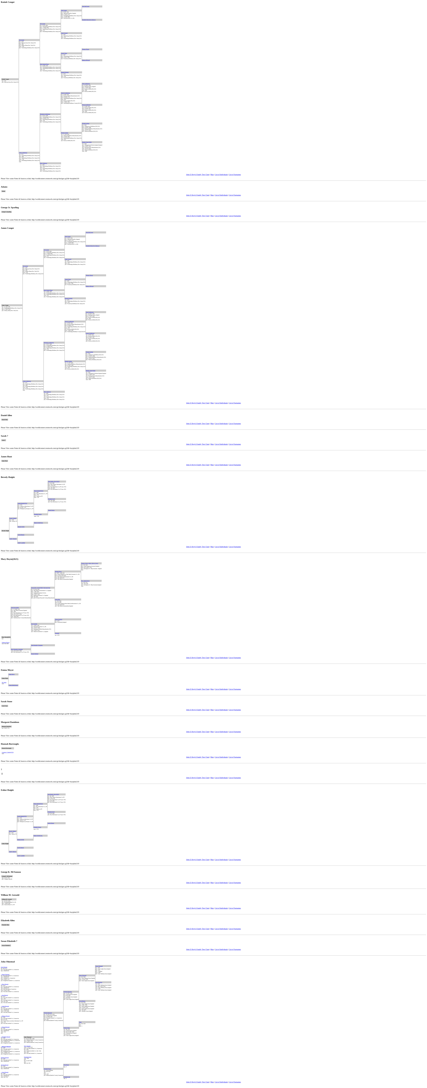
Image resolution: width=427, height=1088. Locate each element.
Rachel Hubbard (34, 653)
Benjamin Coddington (45, 114)
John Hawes (66, 1064)
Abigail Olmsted (4, 1065)
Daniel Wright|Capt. (38, 522)
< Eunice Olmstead (5, 1027)
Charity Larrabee (21, 542)
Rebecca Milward (86, 60)
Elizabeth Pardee (27, 1057)
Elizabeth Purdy (51, 499)
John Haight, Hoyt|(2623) (53, 481)
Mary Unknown (43, 163)
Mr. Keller (4, 682)
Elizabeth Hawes (47, 1068)
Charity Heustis (12, 538)
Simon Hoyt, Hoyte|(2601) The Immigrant (40, 587)
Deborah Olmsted (5, 1057)
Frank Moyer (11, 674)
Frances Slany (67, 1027)
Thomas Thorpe (85, 49)
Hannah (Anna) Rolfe (87, 142)
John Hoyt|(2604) (15, 607)
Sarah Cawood (64, 33)
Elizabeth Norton (38, 514)
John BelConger (85, 6)
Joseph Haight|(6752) (22, 503)
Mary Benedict (27, 1046)
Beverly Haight (12, 518)
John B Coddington (65, 93)
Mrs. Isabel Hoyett (85, 580)
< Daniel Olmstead (5, 974)
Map (212, 175)
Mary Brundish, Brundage (17, 649)
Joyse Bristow (82, 1001)
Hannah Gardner (64, 132)
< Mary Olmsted (4, 984)
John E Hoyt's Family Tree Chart (197, 175)
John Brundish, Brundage (37, 645)
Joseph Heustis (21, 534)
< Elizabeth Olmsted (5, 1036)
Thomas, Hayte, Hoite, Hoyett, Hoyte (89, 563)
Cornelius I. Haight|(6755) (8, 752)
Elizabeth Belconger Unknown (89, 19)
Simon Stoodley (58, 619)
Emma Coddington (86, 104)
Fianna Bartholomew (13, 685)
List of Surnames (235, 175)
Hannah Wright (21, 526)
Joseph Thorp (64, 53)
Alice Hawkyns (98, 982)
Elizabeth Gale (67, 1077)
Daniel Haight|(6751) (38, 490)
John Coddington (86, 83)
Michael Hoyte (58, 571)
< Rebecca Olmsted (5, 1016)
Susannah (57, 633)
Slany (80, 1022)
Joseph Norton (51, 510)
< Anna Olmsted (4, 1072)
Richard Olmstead (68, 991)
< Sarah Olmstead (5, 1006)
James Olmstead (99, 966)
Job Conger (42, 23)
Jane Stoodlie (34, 623)
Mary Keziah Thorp (44, 64)
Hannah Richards (65, 72)
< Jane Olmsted (4, 995)
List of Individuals (221, 175)
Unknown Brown (5, 642)
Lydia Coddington (23, 152)
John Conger (64, 10)
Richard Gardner (85, 123)
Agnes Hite (57, 599)
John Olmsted (4, 967)
